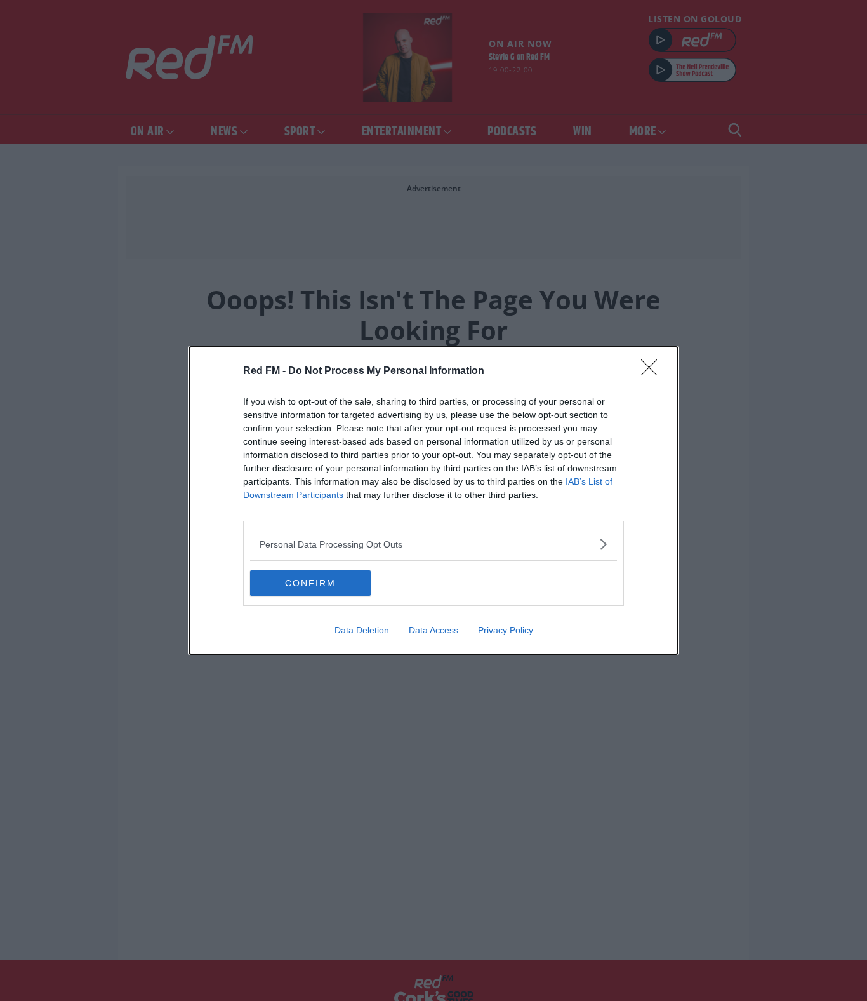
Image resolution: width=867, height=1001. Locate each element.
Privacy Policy (505, 630)
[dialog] (433, 500)
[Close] (653, 371)
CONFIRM (310, 583)
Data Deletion (361, 630)
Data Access (433, 630)
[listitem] (433, 544)
